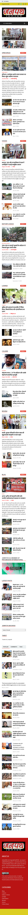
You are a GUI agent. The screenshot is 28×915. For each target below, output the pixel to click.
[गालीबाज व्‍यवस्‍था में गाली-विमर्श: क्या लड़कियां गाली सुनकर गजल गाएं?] (7, 604)
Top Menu (6, 1)
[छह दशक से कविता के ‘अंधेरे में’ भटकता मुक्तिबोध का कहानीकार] (7, 330)
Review (3, 430)
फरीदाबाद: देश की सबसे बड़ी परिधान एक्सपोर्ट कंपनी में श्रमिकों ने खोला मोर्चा (19, 196)
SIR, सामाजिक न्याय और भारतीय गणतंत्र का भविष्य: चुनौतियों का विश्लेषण (18, 704)
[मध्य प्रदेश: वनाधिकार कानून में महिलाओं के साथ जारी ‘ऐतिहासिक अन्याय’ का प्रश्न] (7, 110)
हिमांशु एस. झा (13, 313)
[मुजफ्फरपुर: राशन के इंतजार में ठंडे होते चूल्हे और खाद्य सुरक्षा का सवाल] (7, 528)
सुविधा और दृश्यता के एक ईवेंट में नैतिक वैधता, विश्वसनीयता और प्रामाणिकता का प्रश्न (13, 309)
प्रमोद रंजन (15, 377)
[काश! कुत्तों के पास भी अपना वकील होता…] (7, 755)
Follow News (5, 904)
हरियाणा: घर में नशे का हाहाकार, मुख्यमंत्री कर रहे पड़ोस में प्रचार (18, 121)
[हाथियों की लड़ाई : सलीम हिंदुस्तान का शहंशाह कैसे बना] (7, 340)
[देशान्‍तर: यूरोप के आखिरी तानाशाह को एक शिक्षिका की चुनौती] (7, 663)
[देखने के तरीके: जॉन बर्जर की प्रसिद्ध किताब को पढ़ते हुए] (7, 453)
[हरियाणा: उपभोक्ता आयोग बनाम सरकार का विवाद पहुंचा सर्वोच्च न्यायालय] (14, 56)
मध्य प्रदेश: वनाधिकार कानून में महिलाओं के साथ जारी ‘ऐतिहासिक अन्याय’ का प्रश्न (19, 111)
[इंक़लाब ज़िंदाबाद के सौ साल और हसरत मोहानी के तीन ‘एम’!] (7, 673)
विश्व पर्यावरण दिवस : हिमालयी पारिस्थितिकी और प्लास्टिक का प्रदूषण (19, 393)
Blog (3, 493)
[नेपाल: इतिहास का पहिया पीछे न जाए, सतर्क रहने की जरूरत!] (7, 264)
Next (23, 34)
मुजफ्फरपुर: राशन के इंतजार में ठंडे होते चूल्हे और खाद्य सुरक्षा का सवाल (19, 530)
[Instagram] (23, 4)
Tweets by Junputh (7, 639)
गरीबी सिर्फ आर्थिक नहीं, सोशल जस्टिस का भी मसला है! (19, 540)
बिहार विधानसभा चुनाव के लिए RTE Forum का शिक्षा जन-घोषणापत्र (19, 765)
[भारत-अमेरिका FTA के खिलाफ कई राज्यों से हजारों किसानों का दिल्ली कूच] (7, 184)
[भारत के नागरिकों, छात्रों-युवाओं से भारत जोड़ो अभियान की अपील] (7, 204)
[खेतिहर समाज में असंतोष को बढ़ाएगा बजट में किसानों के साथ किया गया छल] (7, 794)
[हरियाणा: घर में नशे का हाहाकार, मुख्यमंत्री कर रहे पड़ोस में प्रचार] (7, 120)
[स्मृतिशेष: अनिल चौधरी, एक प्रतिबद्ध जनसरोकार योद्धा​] (7, 401)
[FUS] (25, 4)
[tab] (5, 646)
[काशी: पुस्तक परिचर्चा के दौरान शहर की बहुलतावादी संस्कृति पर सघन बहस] (14, 429)
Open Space (4, 72)
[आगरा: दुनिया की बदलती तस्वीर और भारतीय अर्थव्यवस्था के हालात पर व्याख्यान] (14, 478)
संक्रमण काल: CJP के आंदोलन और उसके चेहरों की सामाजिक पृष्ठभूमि (19, 586)
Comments (14, 646)
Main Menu (8, 23)
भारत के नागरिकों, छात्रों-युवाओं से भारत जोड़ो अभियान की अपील (19, 206)
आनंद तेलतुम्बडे (13, 249)
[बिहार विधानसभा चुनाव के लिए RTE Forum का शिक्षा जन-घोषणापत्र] (7, 764)
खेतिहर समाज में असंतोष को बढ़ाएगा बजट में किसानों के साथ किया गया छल (19, 796)
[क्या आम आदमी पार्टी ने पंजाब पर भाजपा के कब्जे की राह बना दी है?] (7, 130)
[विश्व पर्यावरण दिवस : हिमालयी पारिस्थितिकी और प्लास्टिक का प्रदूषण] (7, 391)
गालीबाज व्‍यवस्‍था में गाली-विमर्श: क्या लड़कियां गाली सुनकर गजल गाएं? (18, 606)
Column (4, 370)
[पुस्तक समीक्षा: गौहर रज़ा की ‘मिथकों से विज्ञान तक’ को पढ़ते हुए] (7, 462)
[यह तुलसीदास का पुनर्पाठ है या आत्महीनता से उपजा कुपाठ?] (7, 774)
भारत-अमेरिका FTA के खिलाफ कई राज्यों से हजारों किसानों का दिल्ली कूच (18, 186)
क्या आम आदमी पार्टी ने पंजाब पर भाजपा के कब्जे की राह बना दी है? (19, 131)
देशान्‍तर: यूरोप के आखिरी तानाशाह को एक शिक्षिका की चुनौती (19, 665)
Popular (5, 646)
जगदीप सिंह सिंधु (14, 78)
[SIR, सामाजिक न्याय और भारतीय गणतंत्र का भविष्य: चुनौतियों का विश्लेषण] (7, 703)
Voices (3, 160)
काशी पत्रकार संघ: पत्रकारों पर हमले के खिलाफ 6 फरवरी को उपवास (19, 806)
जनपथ (14, 166)
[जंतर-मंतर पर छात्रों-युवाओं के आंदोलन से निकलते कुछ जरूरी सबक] (14, 242)
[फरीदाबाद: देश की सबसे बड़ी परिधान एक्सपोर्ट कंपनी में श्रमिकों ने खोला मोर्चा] (7, 194)
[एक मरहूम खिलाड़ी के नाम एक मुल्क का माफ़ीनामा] (7, 824)
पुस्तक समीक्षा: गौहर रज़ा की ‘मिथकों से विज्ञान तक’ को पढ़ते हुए (19, 463)
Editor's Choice (6, 243)
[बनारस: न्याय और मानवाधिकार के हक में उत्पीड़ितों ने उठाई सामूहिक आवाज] (14, 145)
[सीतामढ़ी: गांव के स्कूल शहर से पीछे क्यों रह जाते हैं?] (7, 519)
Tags (20, 646)
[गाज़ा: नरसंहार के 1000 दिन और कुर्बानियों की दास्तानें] (7, 214)
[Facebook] (19, 4)
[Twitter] (21, 4)
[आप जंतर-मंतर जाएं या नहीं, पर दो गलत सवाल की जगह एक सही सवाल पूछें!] (7, 100)
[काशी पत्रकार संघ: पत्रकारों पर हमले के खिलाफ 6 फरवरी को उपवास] (7, 804)
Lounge (4, 305)
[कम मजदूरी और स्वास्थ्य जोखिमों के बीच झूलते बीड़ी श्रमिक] (7, 814)
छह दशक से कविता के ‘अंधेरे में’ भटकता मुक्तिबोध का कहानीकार (19, 331)
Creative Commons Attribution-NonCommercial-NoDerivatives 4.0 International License (12, 877)
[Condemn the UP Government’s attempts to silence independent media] (7, 743)
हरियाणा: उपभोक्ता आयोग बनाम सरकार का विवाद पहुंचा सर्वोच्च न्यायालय (19, 616)
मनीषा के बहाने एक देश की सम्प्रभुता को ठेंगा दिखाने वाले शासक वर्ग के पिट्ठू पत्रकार (19, 723)
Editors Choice (6, 894)
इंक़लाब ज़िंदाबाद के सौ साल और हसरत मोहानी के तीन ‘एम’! (19, 674)
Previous (4, 34)
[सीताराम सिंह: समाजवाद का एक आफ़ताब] (7, 713)
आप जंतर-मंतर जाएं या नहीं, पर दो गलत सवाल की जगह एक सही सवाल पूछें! (19, 101)
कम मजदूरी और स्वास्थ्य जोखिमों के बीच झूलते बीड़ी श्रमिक (18, 816)
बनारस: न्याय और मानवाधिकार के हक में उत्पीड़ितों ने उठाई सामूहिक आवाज (19, 596)
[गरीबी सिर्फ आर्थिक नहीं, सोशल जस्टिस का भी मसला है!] (7, 538)
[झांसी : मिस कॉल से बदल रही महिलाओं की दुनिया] (7, 548)
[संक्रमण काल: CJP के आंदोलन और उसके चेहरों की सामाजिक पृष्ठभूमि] (14, 369)
